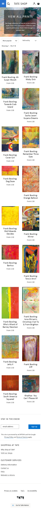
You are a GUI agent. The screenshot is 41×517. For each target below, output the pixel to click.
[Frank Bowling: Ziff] (30, 348)
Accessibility (32, 491)
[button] (8, 4)
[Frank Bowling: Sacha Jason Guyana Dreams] (30, 99)
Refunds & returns (8, 475)
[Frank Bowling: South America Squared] (10, 383)
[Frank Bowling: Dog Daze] (10, 171)
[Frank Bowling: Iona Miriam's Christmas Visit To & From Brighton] (30, 300)
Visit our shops (6, 453)
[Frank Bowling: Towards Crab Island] (10, 93)
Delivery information (9, 465)
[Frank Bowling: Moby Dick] (30, 62)
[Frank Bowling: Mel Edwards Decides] (10, 216)
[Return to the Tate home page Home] (20, 4)
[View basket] (38, 3)
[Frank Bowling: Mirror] (30, 219)
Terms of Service (22, 437)
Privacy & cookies (11, 491)
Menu (3, 3)
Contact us (5, 468)
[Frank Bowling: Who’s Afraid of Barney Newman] (10, 303)
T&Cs (22, 491)
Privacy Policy (8, 437)
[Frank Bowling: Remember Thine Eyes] (30, 137)
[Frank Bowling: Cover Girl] (10, 139)
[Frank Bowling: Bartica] (10, 253)
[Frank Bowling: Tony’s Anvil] (30, 259)
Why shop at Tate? (8, 450)
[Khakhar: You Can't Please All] (30, 384)
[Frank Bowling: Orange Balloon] (30, 179)
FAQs (3, 472)
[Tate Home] (20, 497)
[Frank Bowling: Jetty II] (10, 347)
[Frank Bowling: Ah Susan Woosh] (10, 62)
